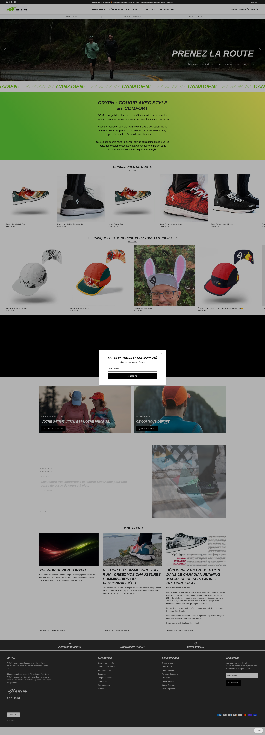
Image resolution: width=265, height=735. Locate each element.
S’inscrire (133, 376)
